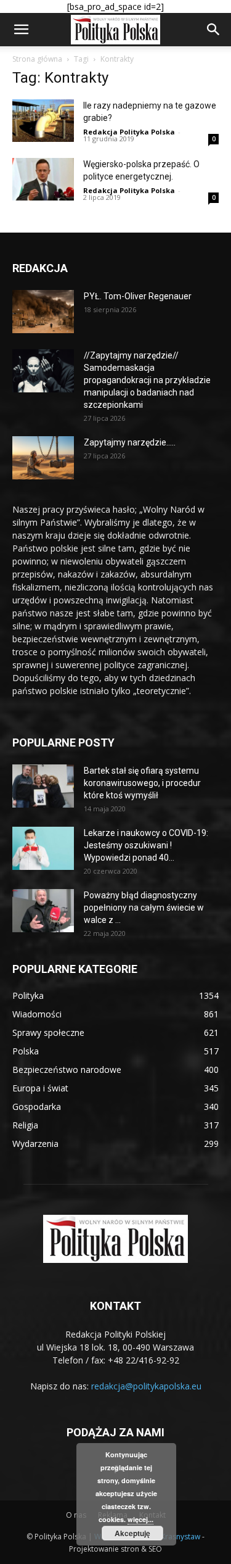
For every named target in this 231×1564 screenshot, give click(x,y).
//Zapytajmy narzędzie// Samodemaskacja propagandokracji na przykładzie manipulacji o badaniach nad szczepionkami (147, 380)
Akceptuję (132, 1533)
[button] (21, 29)
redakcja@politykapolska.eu (146, 1386)
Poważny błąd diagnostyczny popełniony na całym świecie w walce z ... (144, 907)
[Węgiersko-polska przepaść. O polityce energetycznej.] (43, 179)
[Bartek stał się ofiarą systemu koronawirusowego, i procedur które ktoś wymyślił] (43, 786)
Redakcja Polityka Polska (129, 131)
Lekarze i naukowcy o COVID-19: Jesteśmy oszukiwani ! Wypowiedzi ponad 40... (146, 845)
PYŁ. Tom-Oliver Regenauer (138, 296)
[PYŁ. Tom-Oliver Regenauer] (43, 311)
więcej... (140, 1519)
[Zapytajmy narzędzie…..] (43, 457)
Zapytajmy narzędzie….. (130, 442)
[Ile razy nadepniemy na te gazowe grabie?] (43, 120)
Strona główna (37, 59)
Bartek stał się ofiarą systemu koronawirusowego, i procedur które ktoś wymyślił (142, 783)
